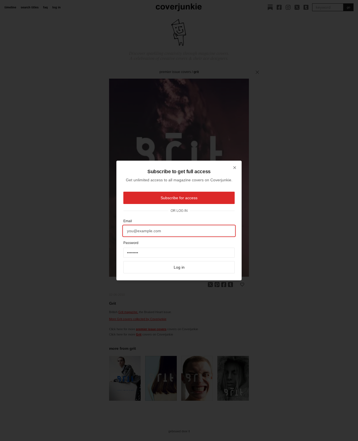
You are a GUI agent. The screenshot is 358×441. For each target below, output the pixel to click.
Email (127, 221)
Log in (179, 267)
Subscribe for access (179, 198)
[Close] (234, 167)
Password (130, 243)
